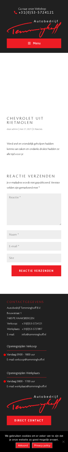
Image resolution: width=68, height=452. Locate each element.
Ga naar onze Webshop (32, 9)
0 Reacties (37, 129)
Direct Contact (29, 420)
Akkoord (23, 445)
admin (15, 129)
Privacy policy (42, 445)
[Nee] (63, 442)
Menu (37, 43)
